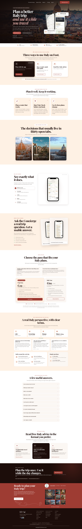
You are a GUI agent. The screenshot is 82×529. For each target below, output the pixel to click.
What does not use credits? (28, 398)
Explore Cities (38, 2)
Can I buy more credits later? (28, 402)
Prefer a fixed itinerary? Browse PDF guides (21, 478)
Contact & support (58, 514)
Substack (56, 518)
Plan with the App (31, 2)
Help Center (38, 517)
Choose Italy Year (56, 298)
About (56, 512)
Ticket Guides (48, 515)
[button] (45, 2)
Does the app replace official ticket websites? (31, 412)
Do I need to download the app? (29, 409)
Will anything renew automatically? (29, 416)
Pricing (48, 2)
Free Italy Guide (48, 514)
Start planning (18, 74)
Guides (43, 2)
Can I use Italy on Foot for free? (29, 384)
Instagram (56, 517)
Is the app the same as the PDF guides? (30, 405)
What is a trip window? (27, 391)
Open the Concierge (18, 244)
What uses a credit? (27, 394)
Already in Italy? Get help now (17, 37)
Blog (46, 517)
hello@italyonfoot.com (49, 524)
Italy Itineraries (48, 512)
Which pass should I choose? (28, 387)
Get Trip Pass (30, 299)
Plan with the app (58, 472)
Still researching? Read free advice (34, 478)
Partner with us (57, 515)
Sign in (52, 2)
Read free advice (57, 74)
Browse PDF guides (41, 74)
